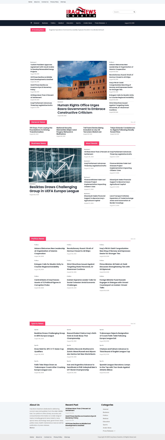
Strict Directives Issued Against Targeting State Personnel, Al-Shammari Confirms (80, 266)
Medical (61, 23)
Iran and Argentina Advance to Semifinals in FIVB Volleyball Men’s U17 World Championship (82, 367)
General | (60, 102)
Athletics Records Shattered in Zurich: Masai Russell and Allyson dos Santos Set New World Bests (81, 351)
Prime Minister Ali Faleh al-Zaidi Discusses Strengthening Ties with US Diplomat (115, 266)
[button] (38, 30)
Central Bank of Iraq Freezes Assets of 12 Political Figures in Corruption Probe (47, 282)
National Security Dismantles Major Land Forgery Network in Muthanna (67, 131)
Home (30, 2)
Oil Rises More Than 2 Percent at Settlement (78, 409)
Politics (53, 23)
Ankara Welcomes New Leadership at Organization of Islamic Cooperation (121, 67)
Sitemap (63, 2)
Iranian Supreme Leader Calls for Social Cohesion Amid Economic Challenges (81, 282)
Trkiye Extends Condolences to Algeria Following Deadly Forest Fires (122, 130)
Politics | (111, 62)
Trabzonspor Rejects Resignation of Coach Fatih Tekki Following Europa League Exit (114, 336)
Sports (78, 23)
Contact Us (45, 2)
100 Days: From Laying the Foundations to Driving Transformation (41, 130)
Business (45, 23)
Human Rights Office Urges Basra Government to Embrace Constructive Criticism (81, 109)
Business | (33, 62)
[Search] (134, 12)
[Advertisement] (82, 45)
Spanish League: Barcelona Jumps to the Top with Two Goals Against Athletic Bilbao (115, 367)
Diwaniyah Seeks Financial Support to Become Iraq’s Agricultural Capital (120, 182)
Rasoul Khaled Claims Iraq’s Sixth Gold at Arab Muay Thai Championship (81, 336)
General (36, 23)
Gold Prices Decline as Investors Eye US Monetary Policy (41, 87)
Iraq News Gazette (116, 437)
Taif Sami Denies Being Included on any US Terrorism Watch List (93, 130)
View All (133, 122)
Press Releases (100, 23)
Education (70, 23)
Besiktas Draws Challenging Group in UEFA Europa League (54, 189)
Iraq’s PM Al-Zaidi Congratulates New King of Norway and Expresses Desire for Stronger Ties (115, 251)
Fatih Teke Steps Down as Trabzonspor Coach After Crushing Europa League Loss (49, 367)
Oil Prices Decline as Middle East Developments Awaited (78, 424)
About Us (37, 2)
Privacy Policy (54, 2)
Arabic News (88, 23)
